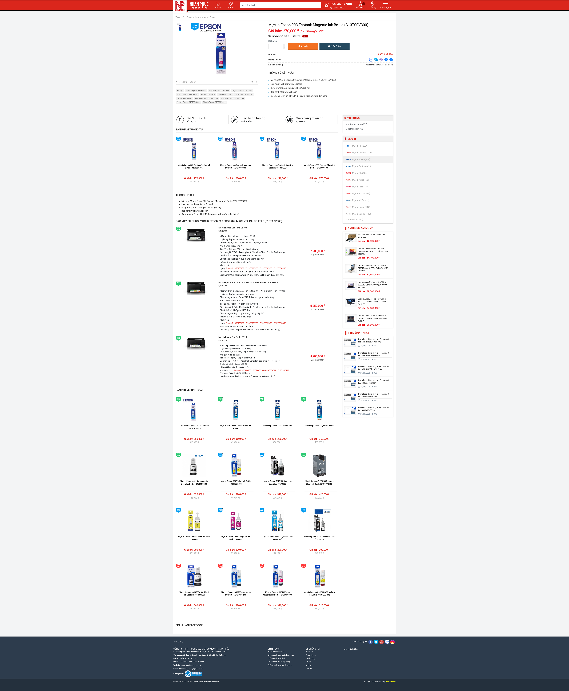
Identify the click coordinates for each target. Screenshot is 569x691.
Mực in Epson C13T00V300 (188, 102)
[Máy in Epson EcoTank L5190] (195, 234)
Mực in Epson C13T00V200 (232, 98)
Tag (180, 91)
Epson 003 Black (208, 94)
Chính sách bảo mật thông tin (280, 665)
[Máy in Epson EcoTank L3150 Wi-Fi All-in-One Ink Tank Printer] (195, 288)
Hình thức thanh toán (276, 652)
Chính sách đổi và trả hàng (279, 662)
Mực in (231, 8)
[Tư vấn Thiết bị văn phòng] (371, 59)
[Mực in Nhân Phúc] (180, 6)
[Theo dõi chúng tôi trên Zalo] (387, 642)
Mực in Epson (209, 17)
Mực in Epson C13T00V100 (206, 98)
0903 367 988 (198, 662)
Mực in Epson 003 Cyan (219, 91)
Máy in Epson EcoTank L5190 (232, 228)
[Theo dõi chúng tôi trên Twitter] (376, 642)
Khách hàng (311, 655)
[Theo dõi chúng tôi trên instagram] (392, 642)
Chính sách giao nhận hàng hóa (281, 655)
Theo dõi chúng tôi (359, 642)
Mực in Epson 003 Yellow (187, 94)
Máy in (218, 8)
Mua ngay (303, 46)
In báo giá (335, 46)
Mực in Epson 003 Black (196, 91)
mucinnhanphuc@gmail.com (379, 65)
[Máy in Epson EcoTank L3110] (195, 343)
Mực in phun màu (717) (356, 124)
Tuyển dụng (310, 658)
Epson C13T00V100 (235, 268)
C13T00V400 (280, 268)
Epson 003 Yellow (184, 98)
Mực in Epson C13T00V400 (214, 102)
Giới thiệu (309, 652)
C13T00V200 (252, 268)
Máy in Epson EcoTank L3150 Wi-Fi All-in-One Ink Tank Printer (248, 282)
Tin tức (308, 662)
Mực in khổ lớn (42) (354, 129)
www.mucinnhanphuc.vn (191, 665)
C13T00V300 (266, 268)
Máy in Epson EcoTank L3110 (232, 337)
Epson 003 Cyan (225, 94)
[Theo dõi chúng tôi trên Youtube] (381, 642)
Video (308, 665)
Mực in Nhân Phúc (351, 649)
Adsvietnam (391, 682)
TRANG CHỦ (178, 642)
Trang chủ (180, 17)
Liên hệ (309, 669)
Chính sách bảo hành (276, 658)
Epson (189, 17)
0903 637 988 (186, 662)
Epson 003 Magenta (244, 94)
